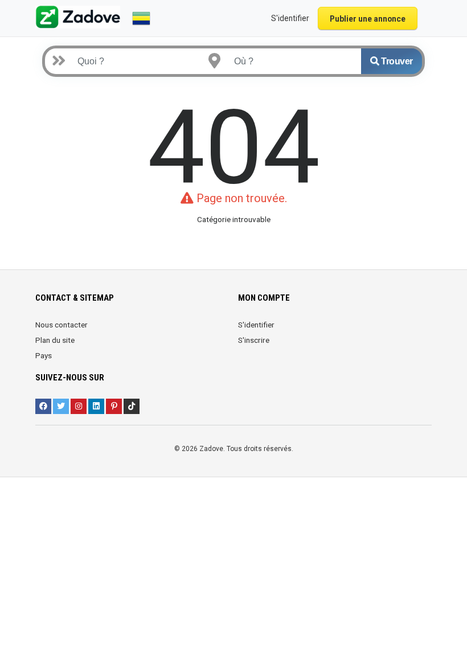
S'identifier (256, 324)
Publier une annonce (367, 18)
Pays (43, 355)
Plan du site (55, 340)
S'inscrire (253, 340)
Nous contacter (61, 324)
